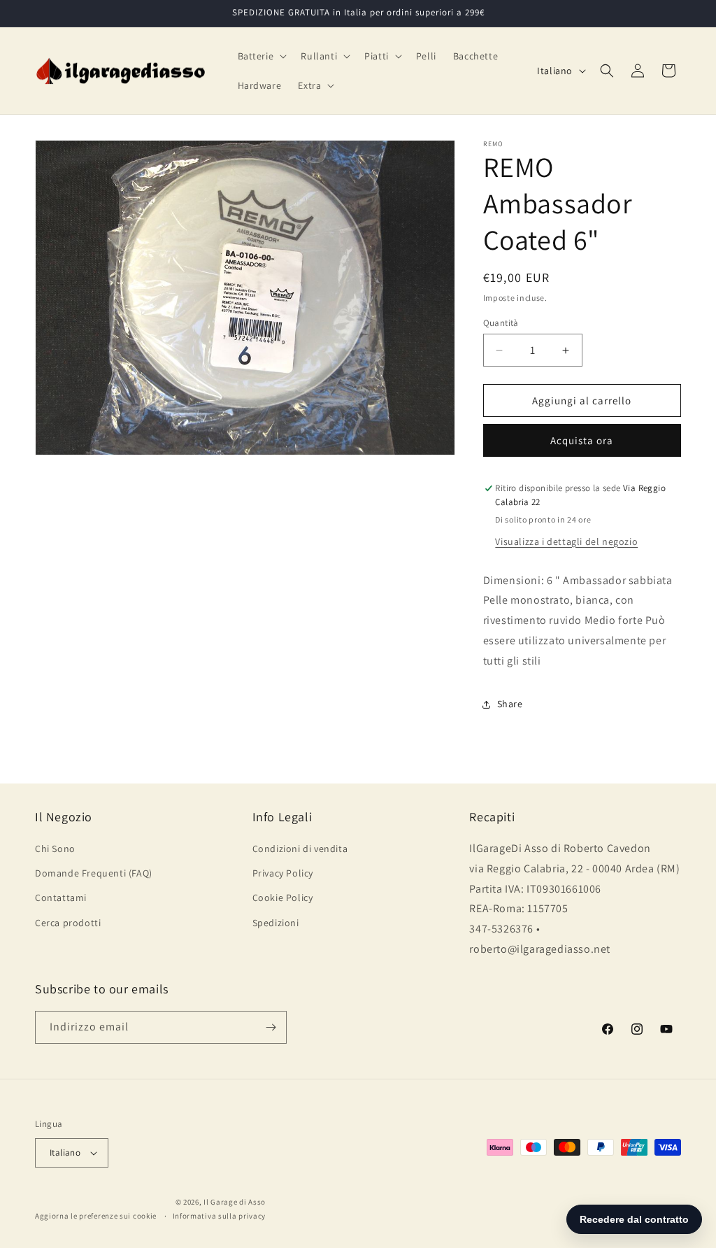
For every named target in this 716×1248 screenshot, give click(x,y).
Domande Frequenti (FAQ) (93, 873)
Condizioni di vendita (300, 848)
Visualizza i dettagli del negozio (566, 541)
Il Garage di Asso (234, 1202)
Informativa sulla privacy (219, 1216)
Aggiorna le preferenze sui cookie (96, 1216)
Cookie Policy (282, 897)
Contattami (61, 897)
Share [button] (510, 703)
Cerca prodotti (68, 922)
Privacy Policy (282, 873)
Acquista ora (581, 440)
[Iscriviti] (270, 1027)
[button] (261, 56)
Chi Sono (55, 848)
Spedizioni (275, 922)
